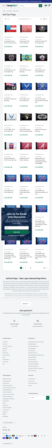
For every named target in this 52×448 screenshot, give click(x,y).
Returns (5, 350)
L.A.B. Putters (6, 409)
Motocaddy (5, 416)
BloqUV (4, 414)
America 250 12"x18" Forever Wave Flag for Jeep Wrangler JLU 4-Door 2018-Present (26, 256)
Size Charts (5, 361)
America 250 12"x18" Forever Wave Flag (9, 191)
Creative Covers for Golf (8, 394)
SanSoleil (5, 412)
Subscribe (16, 232)
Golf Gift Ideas (31, 350)
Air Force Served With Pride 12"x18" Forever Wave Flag (41, 100)
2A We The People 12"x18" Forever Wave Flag (41, 41)
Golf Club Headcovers (33, 346)
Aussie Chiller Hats (7, 392)
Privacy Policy (6, 359)
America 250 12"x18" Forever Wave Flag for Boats (25, 192)
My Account (5, 352)
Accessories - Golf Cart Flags (13, 11)
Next (45, 268)
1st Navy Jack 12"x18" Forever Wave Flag (25, 41)
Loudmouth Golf (6, 381)
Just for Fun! (31, 381)
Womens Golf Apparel (33, 363)
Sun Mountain (6, 383)
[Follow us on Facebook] (4, 430)
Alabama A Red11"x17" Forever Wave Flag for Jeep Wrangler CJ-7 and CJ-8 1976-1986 (40, 161)
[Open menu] (3, 5)
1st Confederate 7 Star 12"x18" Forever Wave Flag (10, 41)
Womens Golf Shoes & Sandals (35, 368)
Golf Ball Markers (32, 344)
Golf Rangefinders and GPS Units (36, 355)
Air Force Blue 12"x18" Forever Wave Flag (25, 99)
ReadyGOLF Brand (7, 378)
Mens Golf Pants (32, 359)
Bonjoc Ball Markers (7, 389)
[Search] (40, 5)
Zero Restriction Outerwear (9, 387)
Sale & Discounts (32, 370)
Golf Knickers (6, 401)
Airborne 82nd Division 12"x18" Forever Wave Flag (10, 159)
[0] (48, 5)
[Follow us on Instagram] (6, 430)
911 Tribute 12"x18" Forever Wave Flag (10, 99)
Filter (8, 18)
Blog (4, 357)
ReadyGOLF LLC (9, 443)
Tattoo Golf (5, 405)
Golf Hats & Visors (32, 352)
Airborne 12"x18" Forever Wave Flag (41, 130)
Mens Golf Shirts (32, 357)
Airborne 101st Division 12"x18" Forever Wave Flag (26, 130)
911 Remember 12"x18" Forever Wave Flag (40, 70)
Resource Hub (31, 378)
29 (30, 267)
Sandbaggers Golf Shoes (8, 398)
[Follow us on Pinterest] (9, 430)
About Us (5, 344)
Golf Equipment (32, 348)
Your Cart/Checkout (7, 346)
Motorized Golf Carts (33, 361)
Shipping (5, 348)
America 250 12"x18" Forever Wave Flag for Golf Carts (41, 192)
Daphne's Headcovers (8, 396)
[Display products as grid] (44, 18)
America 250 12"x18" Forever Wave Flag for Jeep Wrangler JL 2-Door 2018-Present (10, 256)
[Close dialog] (30, 209)
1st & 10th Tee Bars (7, 407)
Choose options (16, 47)
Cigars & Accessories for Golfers (36, 341)
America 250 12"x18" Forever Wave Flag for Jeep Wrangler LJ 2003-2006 (41, 256)
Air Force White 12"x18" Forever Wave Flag (9, 130)
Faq (3, 363)
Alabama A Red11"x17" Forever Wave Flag (25, 159)
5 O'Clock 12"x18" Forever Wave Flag (25, 70)
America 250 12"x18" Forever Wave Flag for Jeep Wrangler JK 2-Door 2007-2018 (41, 223)
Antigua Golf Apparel (8, 385)
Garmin (4, 403)
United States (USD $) (7, 422)
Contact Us (5, 341)
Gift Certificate (6, 355)
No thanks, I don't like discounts (17, 235)
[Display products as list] (46, 18)
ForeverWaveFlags (8, 37)
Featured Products (32, 383)
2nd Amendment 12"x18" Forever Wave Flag (10, 70)
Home (4, 11)
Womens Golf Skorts (33, 366)
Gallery (30, 385)
